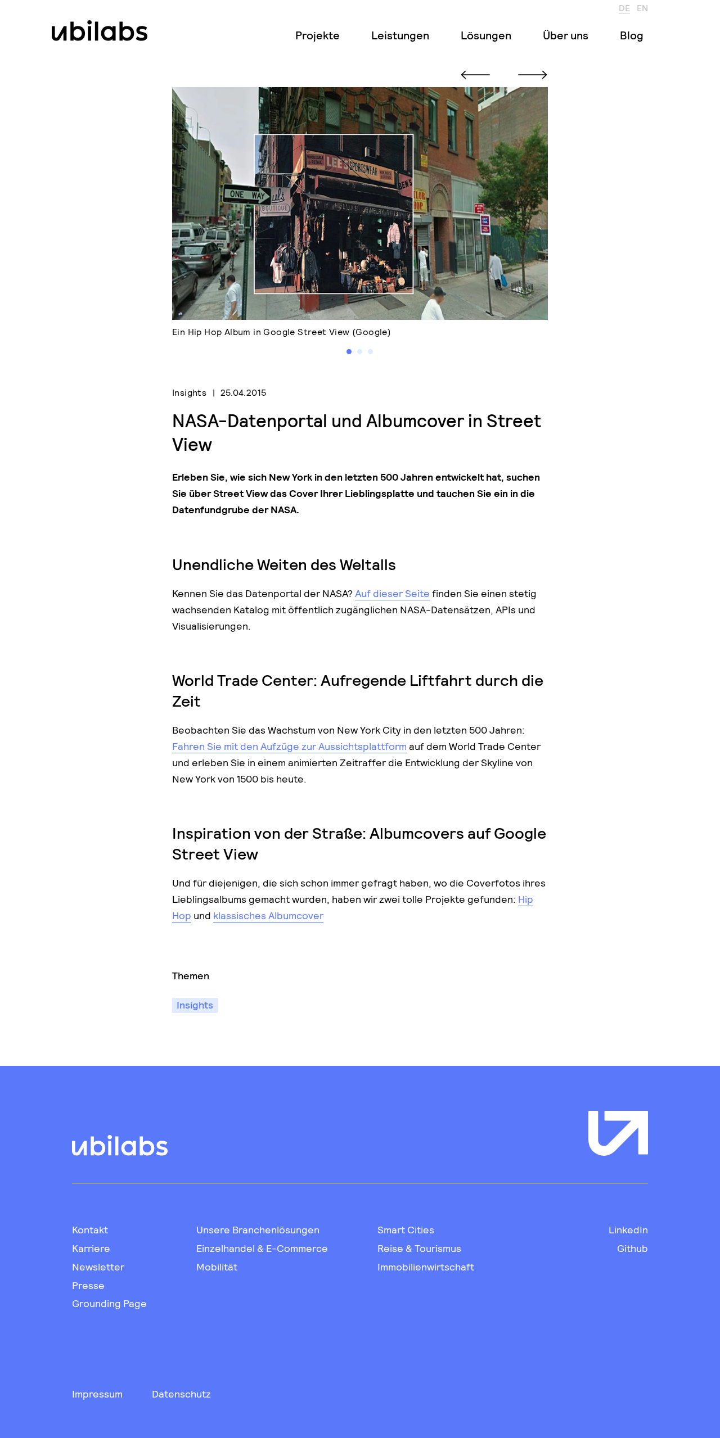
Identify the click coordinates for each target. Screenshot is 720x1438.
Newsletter (98, 1266)
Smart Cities (405, 1229)
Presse (88, 1285)
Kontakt (90, 1229)
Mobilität (216, 1266)
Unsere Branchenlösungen (258, 1229)
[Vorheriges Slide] (475, 75)
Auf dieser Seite (392, 593)
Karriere (91, 1248)
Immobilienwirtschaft (425, 1266)
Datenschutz (181, 1393)
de (624, 7)
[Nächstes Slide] (533, 75)
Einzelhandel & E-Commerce (262, 1248)
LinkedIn (628, 1229)
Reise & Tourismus (419, 1248)
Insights (189, 392)
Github (632, 1248)
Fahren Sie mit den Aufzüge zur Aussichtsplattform (289, 746)
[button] (349, 351)
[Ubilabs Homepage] (97, 30)
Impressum (97, 1393)
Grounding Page (109, 1303)
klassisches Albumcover (268, 915)
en (642, 7)
